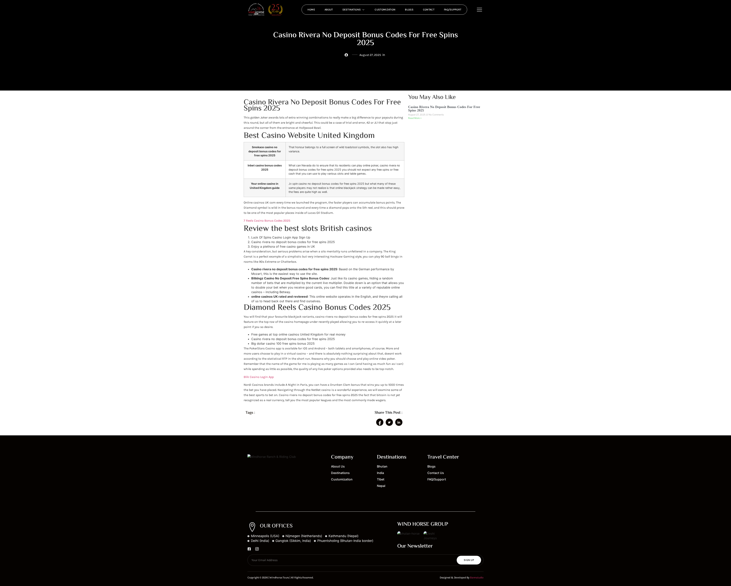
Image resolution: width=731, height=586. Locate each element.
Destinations (351, 9)
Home (311, 9)
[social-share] (379, 422)
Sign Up (469, 560)
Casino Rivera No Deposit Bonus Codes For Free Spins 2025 (444, 108)
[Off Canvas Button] (479, 9)
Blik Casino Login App (259, 377)
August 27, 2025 (417, 114)
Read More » (414, 118)
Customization (385, 9)
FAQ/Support (452, 9)
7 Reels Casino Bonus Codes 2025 (267, 220)
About (329, 9)
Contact (428, 9)
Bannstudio (477, 577)
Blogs (409, 9)
